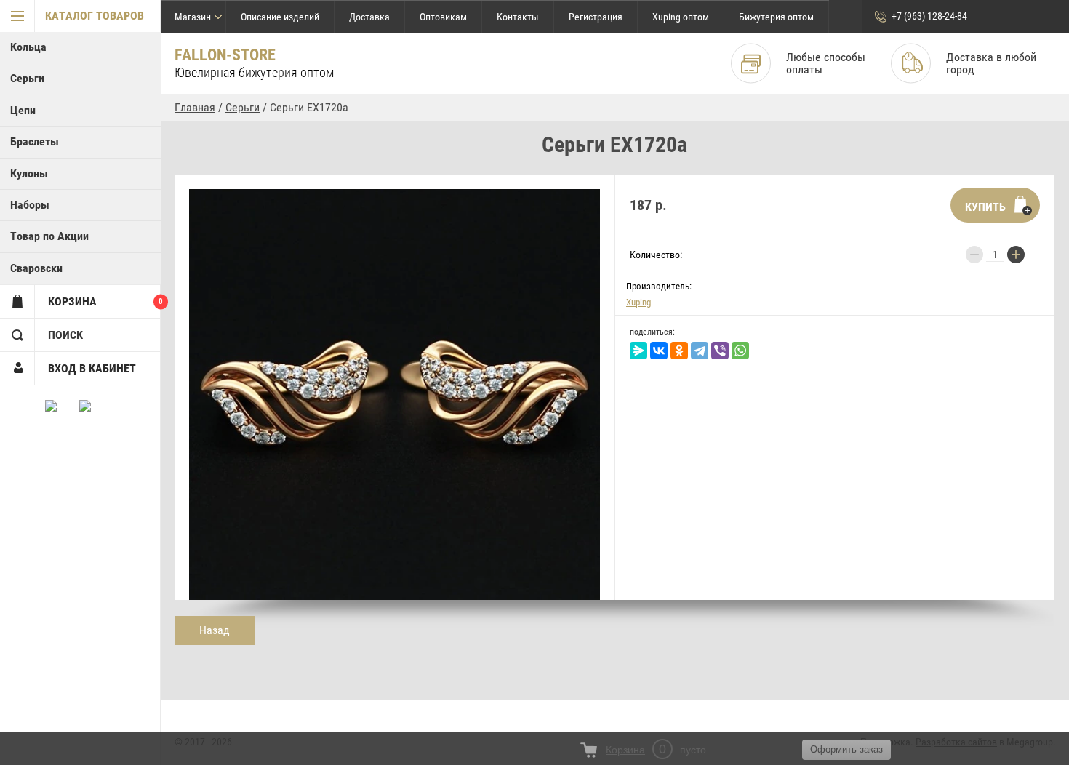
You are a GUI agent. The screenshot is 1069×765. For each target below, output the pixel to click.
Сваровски (36, 268)
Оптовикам (443, 17)
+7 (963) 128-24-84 (929, 16)
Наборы (29, 205)
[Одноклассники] (679, 350)
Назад (214, 630)
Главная (195, 107)
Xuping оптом (680, 17)
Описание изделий (280, 17)
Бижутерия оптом (776, 17)
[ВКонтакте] (659, 350)
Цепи (23, 110)
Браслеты (34, 141)
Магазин (193, 17)
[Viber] (720, 350)
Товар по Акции (49, 236)
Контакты (518, 17)
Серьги (27, 78)
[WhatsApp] (740, 350)
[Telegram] (699, 350)
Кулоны (29, 173)
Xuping (638, 302)
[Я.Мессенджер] (638, 350)
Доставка (369, 17)
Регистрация (595, 17)
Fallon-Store (225, 55)
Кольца (28, 47)
